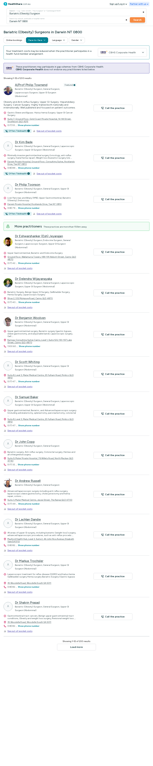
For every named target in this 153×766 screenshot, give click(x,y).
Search (137, 19)
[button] (14, 40)
